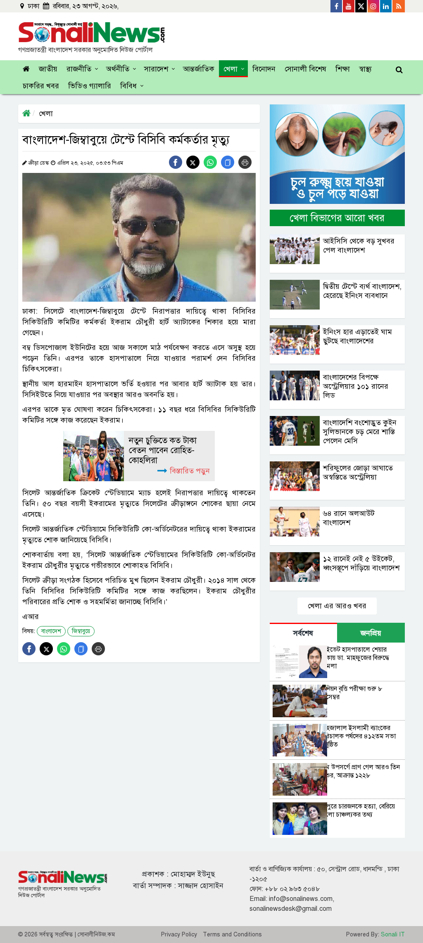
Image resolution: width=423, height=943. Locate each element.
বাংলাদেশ (51, 631)
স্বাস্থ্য (365, 68)
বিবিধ (128, 85)
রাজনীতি (79, 68)
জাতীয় (48, 68)
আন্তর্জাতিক (198, 68)
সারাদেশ (156, 68)
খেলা (230, 68)
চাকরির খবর (41, 85)
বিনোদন (264, 68)
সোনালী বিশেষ (305, 68)
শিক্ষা (342, 68)
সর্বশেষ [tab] (303, 633)
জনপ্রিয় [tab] (371, 633)
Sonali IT (393, 934)
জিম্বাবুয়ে (81, 631)
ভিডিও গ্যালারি (89, 85)
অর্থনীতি (117, 68)
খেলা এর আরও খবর (337, 605)
